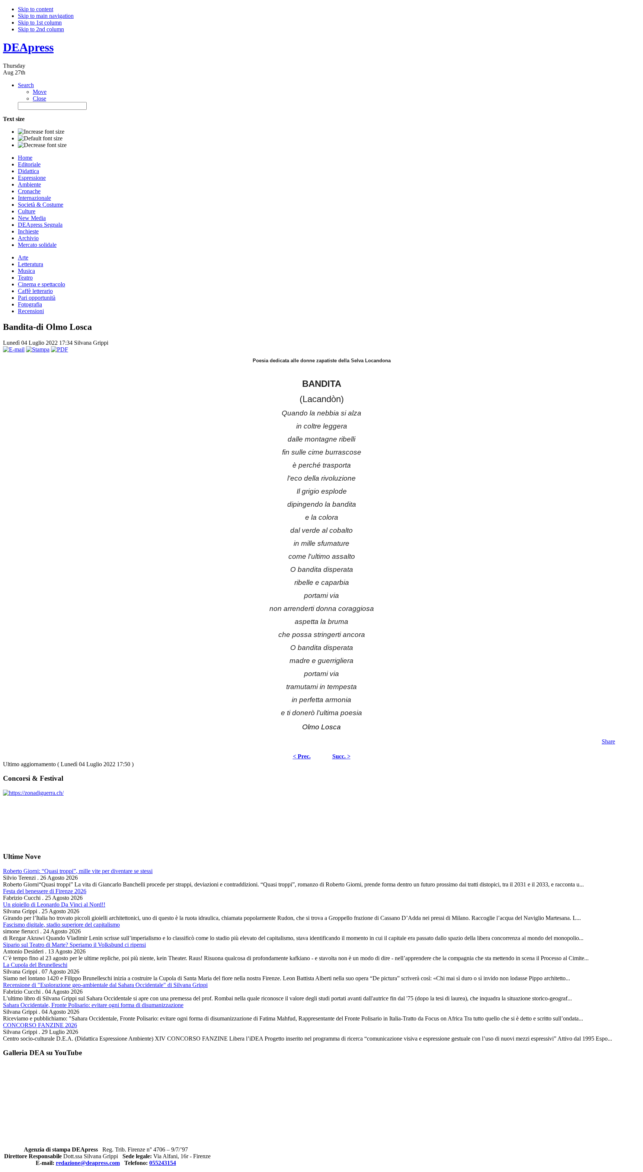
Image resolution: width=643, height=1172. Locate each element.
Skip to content (35, 9)
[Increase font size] (41, 131)
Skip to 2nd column (41, 29)
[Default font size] (40, 138)
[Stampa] (37, 349)
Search (26, 85)
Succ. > (341, 756)
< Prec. (302, 756)
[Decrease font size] (42, 145)
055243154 (162, 1163)
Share (608, 741)
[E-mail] (14, 349)
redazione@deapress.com (88, 1163)
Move (40, 92)
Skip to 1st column (40, 22)
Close (39, 98)
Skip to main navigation (46, 16)
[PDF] (59, 349)
